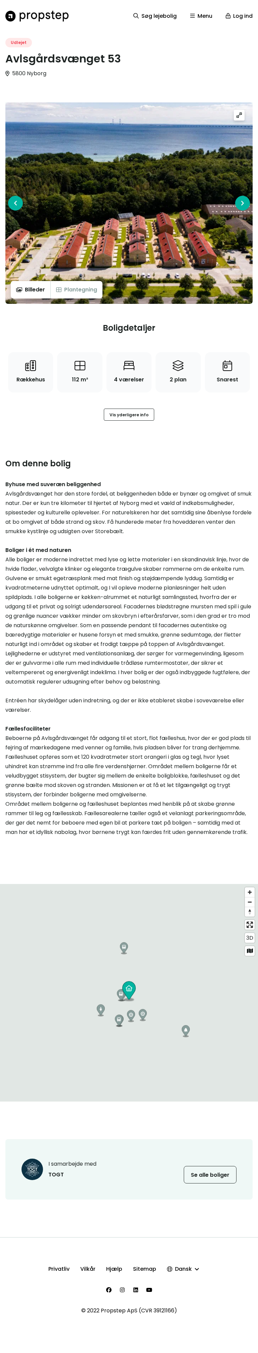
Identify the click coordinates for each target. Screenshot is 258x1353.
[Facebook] (108, 1290)
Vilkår (87, 1269)
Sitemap (144, 1269)
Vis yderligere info (129, 415)
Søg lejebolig (159, 16)
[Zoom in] (250, 892)
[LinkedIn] (135, 1290)
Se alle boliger (210, 1175)
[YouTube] (149, 1290)
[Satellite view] (250, 951)
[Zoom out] (250, 902)
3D (249, 938)
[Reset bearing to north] (250, 912)
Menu (205, 16)
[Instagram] (122, 1290)
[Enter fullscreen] (250, 925)
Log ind (243, 16)
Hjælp (114, 1269)
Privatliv (59, 1269)
